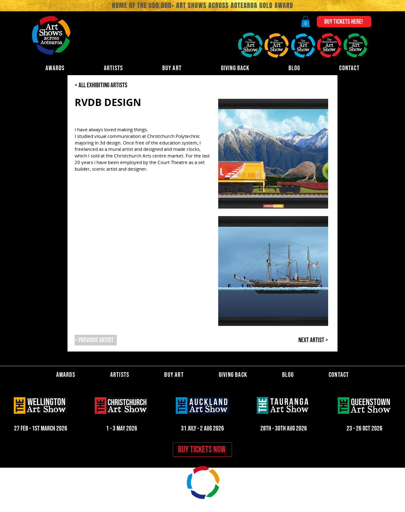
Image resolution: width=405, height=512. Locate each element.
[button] (305, 21)
